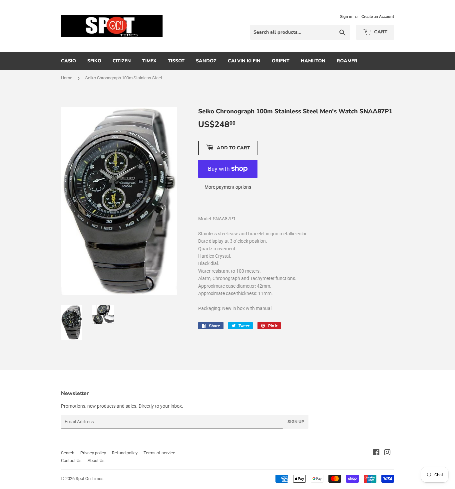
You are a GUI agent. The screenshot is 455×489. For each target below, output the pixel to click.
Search (67, 452)
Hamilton (313, 61)
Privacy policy (93, 452)
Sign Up (295, 421)
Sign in (346, 16)
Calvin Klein (244, 61)
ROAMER (347, 61)
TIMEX (149, 61)
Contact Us (71, 460)
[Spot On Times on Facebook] (376, 453)
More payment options (228, 187)
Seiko (94, 61)
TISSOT (176, 61)
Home (66, 77)
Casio (68, 61)
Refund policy (125, 452)
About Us (96, 460)
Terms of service (159, 452)
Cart (380, 32)
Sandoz (206, 61)
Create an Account (377, 16)
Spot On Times (90, 478)
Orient (280, 61)
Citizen (122, 61)
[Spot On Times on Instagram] (387, 453)
